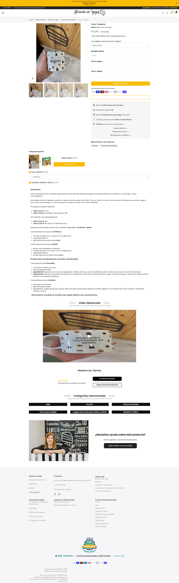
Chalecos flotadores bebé (104, 514)
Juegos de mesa (101, 511)
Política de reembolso (103, 491)
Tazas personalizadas (68, 20)
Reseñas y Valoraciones (103, 485)
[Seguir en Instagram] (59, 494)
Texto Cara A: (96, 61)
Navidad (95, 146)
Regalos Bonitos (40, 20)
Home (31, 20)
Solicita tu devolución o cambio (65, 505)
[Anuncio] (89, 3)
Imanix (97, 502)
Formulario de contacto (62, 489)
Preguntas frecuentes (62, 502)
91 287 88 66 (7, 8)
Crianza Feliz (99, 520)
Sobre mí (98, 482)
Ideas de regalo (53, 20)
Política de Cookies (36, 516)
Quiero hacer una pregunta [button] (107, 385)
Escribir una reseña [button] (107, 379)
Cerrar (2, 3)
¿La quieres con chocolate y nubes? (106, 41)
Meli (96, 505)
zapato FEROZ (100, 508)
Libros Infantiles (100, 527)
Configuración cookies (37, 520)
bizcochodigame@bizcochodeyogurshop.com (30, 8)
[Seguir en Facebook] (55, 494)
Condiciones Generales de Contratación (109, 488)
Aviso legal (32, 508)
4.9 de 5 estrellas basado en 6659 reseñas (93, 556)
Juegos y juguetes (101, 524)
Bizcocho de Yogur (102, 479)
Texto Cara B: (96, 71)
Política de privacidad (36, 512)
